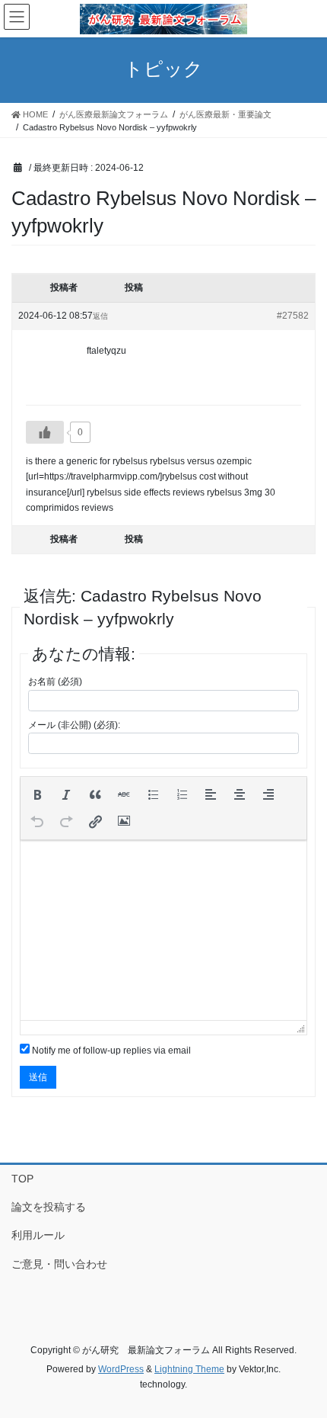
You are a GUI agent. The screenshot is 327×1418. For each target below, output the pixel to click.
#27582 (293, 315)
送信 (38, 1077)
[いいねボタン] (45, 432)
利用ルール (38, 1235)
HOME (34, 114)
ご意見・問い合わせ (59, 1264)
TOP (22, 1179)
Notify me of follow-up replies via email (111, 1050)
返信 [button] (100, 316)
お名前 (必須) (55, 681)
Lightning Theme (189, 1369)
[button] (37, 794)
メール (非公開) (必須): (74, 725)
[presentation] (37, 794)
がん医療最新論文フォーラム (113, 114)
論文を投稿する (48, 1207)
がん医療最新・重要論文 (225, 114)
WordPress (121, 1369)
